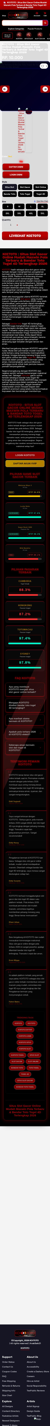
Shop (4, 15)
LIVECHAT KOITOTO (25, 236)
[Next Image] (45, 89)
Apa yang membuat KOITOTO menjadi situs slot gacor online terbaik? (22, 689)
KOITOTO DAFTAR (25, 1030)
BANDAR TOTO (17, 1068)
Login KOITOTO (25, 455)
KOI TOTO (31, 1023)
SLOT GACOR (17, 1061)
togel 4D (31, 357)
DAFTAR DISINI (16, 167)
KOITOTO (6, 269)
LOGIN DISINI (16, 175)
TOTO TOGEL (34, 1068)
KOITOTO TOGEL (17, 1055)
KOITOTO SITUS (25, 1042)
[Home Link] (18, 15)
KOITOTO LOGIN (25, 1036)
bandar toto (16, 324)
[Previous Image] (5, 89)
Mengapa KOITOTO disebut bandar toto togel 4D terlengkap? (22, 705)
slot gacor (25, 299)
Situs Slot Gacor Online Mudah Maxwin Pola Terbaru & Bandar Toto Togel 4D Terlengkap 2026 (25, 1110)
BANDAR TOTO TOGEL (25, 1087)
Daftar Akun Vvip (25, 463)
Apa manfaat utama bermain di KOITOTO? (20, 719)
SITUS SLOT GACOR (25, 1081)
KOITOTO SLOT (25, 1049)
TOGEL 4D (25, 1074)
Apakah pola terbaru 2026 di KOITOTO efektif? (22, 733)
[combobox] (22, 23)
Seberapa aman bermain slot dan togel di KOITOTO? (21, 748)
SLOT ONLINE (33, 1061)
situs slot (25, 375)
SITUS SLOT (34, 1055)
